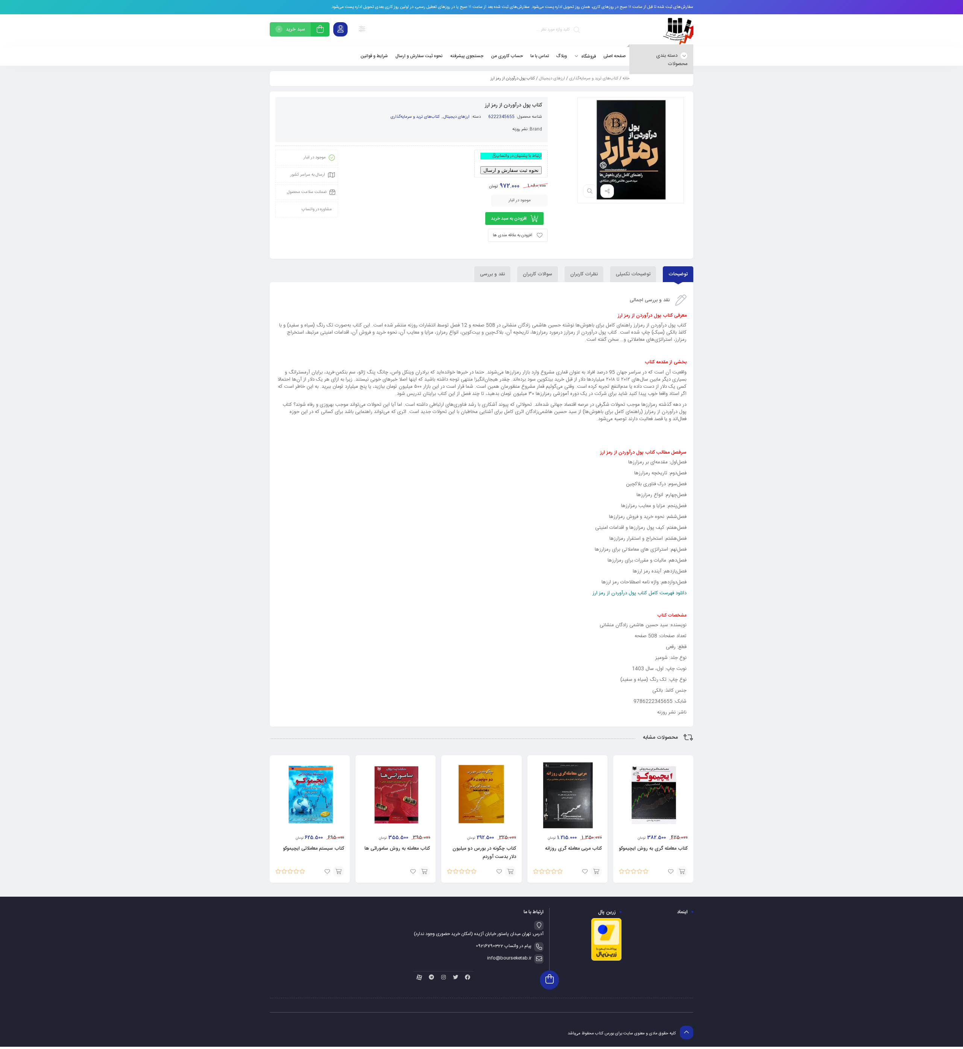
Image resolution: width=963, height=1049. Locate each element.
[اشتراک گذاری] (607, 191)
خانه (626, 78)
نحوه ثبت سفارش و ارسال (511, 170)
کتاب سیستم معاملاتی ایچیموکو (313, 848)
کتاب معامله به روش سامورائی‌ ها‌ (397, 848)
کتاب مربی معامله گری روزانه (573, 848)
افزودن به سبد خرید (509, 218)
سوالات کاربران (537, 274)
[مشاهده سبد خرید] (320, 30)
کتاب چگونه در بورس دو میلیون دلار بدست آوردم (484, 852)
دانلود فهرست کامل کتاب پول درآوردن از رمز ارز (639, 593)
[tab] (678, 274)
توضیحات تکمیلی (633, 274)
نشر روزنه (519, 129)
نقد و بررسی (492, 274)
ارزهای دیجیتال (552, 78)
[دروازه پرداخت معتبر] (606, 959)
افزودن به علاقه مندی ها (512, 235)
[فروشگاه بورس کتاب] (678, 30)
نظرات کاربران (584, 274)
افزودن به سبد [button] (682, 871)
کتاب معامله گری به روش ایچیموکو (653, 848)
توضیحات (678, 274)
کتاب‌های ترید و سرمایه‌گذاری (593, 78)
